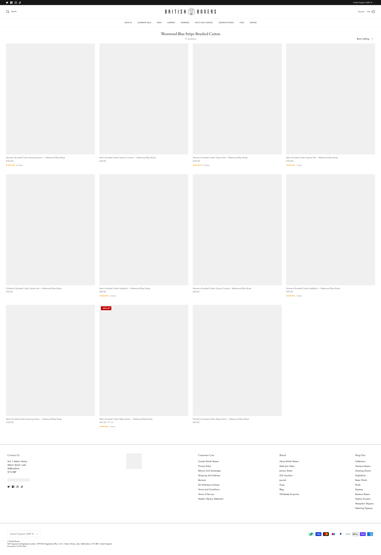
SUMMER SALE (144, 22)
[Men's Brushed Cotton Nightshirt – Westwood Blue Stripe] (143, 229)
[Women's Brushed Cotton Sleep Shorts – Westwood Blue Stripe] (237, 360)
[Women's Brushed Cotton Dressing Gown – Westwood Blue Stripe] (50, 99)
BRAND (253, 22)
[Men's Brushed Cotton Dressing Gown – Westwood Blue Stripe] (50, 360)
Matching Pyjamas (363, 508)
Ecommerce (11, 546)
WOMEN (171, 22)
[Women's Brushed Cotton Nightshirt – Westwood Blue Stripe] (330, 229)
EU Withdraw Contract (208, 484)
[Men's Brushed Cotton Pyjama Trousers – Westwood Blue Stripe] (143, 99)
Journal (282, 480)
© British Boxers (13, 541)
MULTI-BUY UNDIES (204, 22)
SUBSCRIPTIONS (226, 22)
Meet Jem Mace (286, 466)
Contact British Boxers (208, 461)
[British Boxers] (190, 11)
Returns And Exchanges (209, 470)
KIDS (242, 22)
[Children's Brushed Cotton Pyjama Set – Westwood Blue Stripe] (50, 229)
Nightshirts (360, 475)
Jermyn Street (285, 470)
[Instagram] (16, 2)
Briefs (357, 484)
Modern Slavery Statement (210, 498)
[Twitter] (7, 2)
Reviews (202, 480)
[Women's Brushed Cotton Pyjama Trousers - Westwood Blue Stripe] (237, 229)
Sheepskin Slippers (364, 503)
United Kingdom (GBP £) (362, 2)
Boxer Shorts (361, 480)
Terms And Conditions (209, 489)
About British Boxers (289, 461)
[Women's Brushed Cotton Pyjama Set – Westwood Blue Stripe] (237, 99)
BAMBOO (185, 22)
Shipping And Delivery (209, 475)
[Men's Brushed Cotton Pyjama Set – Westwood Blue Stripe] (330, 99)
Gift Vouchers (286, 475)
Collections (360, 461)
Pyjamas (359, 489)
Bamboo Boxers (362, 494)
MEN (159, 22)
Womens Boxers (362, 466)
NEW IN (128, 22)
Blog (281, 489)
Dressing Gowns (363, 470)
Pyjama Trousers (362, 498)
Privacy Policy (204, 466)
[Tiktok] (20, 2)
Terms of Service (206, 494)
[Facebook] (11, 2)
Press (281, 484)
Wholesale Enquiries (289, 494)
